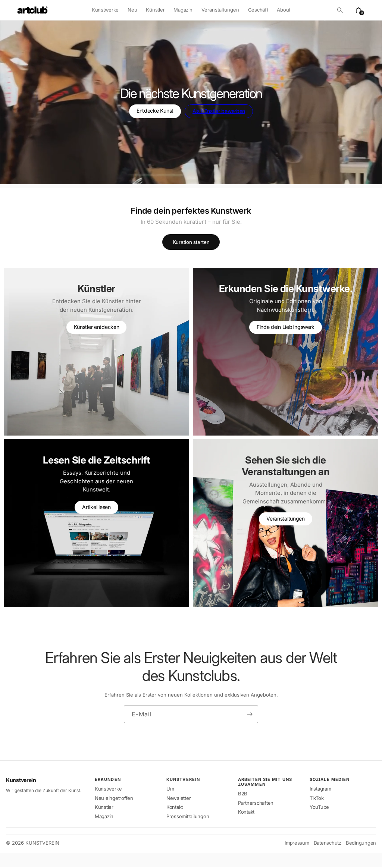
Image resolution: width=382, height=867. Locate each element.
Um (170, 789)
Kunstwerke (105, 10)
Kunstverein (21, 780)
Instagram (320, 789)
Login (14, 859)
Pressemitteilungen (187, 816)
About (283, 10)
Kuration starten (191, 242)
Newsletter (178, 798)
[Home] (32, 10)
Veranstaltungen (285, 518)
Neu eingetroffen (114, 798)
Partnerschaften (255, 803)
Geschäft (258, 10)
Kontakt (174, 807)
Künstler (155, 10)
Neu (132, 10)
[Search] (340, 10)
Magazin (182, 10)
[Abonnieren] (249, 714)
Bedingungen (361, 843)
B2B (242, 794)
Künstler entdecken (96, 327)
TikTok (316, 798)
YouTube (319, 807)
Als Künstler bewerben (218, 111)
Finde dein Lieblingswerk (285, 327)
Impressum (297, 843)
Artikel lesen (96, 507)
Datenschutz (327, 843)
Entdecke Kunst (155, 110)
